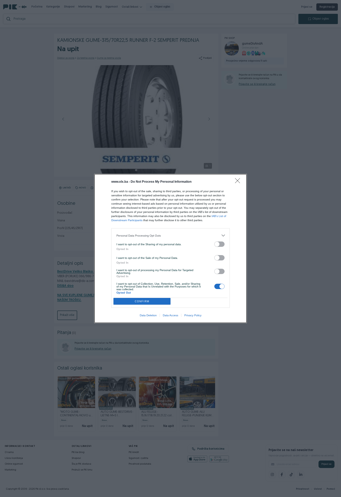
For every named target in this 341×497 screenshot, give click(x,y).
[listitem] (170, 235)
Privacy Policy (192, 315)
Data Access (170, 315)
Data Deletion (148, 315)
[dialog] (170, 248)
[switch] (219, 244)
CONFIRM (142, 301)
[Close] (239, 182)
